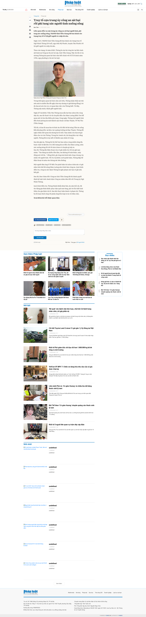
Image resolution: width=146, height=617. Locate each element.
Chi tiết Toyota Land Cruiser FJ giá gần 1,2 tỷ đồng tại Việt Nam (71, 329)
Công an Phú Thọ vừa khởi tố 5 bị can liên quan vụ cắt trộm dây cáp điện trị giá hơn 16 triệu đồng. (71, 430)
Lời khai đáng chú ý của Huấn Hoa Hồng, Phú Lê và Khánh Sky (111, 268)
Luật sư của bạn (103, 10)
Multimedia (42, 10)
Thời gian (73, 242)
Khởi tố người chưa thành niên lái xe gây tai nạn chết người (34, 273)
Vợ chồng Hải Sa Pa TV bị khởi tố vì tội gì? (34, 298)
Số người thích (80, 242)
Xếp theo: (67, 242)
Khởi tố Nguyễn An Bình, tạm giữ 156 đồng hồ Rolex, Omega (83, 273)
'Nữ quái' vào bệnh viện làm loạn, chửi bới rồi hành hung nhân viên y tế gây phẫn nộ (70, 310)
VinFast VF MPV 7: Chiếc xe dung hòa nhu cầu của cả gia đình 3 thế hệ (70, 368)
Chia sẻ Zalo (54, 219)
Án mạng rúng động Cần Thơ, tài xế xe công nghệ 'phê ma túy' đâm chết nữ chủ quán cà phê (58, 274)
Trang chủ (36, 16)
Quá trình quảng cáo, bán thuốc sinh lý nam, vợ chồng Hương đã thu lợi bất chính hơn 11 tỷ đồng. (71, 413)
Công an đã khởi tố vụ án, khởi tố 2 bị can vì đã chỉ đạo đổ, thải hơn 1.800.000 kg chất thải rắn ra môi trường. (71, 355)
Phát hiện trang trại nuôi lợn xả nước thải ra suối (82, 298)
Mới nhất (33, 10)
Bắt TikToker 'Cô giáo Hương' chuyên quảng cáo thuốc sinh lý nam (71, 406)
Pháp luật (60, 10)
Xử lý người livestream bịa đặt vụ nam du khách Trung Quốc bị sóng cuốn (111, 275)
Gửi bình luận (40, 237)
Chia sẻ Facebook (41, 219)
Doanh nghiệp (91, 10)
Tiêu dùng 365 (79, 10)
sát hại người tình (66, 225)
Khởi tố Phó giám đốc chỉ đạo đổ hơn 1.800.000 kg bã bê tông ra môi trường (70, 348)
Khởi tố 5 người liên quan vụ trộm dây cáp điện (66, 425)
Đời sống (51, 10)
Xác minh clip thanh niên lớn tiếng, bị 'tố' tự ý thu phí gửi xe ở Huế (111, 260)
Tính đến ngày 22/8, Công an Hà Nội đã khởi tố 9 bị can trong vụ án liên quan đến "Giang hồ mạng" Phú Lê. (70, 394)
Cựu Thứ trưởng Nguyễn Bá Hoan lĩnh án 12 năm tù (58, 298)
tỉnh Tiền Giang (40, 225)
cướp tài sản (57, 225)
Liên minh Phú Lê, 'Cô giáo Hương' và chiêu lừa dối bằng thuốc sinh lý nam (70, 387)
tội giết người (49, 225)
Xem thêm (59, 583)
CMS (108, 615)
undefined (53, 448)
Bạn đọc (69, 10)
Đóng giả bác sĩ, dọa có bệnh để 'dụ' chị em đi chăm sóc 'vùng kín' (111, 283)
